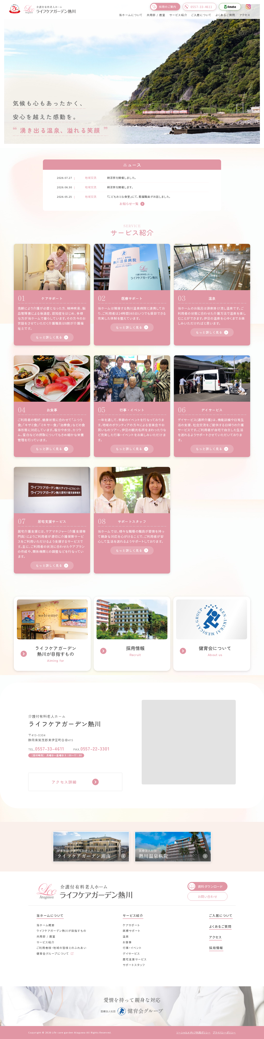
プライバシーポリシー (224, 1032)
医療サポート (131, 931)
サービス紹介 (45, 942)
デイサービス (131, 953)
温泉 (126, 936)
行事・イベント (132, 948)
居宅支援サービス (135, 959)
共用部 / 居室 (46, 936)
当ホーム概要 (46, 925)
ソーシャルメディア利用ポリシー (193, 1032)
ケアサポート (131, 925)
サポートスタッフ (134, 965)
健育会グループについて (53, 953)
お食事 (127, 942)
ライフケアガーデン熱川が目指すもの (61, 931)
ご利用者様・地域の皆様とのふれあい (61, 948)
